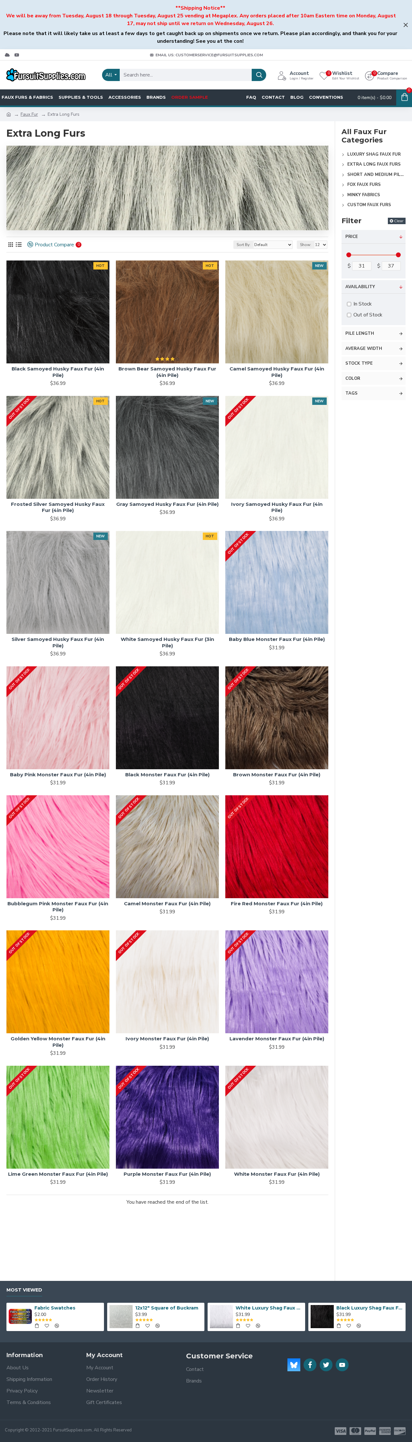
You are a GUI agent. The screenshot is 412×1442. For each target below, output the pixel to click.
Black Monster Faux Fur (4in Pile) (167, 774)
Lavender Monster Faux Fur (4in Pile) (276, 1039)
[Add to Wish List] (88, 895)
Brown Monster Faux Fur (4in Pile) (276, 774)
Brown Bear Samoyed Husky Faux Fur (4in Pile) (167, 372)
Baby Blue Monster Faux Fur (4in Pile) (277, 639)
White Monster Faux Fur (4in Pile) (277, 1174)
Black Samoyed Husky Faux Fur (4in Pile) (58, 372)
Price (351, 237)
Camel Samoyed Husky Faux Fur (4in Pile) (276, 372)
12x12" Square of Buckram (166, 1308)
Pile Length (359, 333)
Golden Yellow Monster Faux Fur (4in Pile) (58, 1042)
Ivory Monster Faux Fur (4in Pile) (167, 1039)
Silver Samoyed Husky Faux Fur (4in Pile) (58, 642)
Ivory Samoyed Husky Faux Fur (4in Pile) (277, 507)
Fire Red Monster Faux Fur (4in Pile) (277, 903)
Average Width (363, 348)
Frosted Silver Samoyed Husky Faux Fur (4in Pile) (58, 507)
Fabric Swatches (54, 1308)
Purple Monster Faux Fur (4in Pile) (167, 1174)
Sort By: (243, 244)
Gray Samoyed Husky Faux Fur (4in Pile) (167, 504)
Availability (360, 287)
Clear (399, 220)
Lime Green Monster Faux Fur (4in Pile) (58, 1174)
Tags (351, 393)
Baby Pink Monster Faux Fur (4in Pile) (58, 774)
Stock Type (359, 363)
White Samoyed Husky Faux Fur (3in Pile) (167, 642)
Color (352, 378)
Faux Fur (29, 114)
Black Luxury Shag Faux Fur (369, 1308)
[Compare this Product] (102, 895)
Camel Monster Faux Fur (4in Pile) (167, 903)
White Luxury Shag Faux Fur (269, 1308)
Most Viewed (24, 1290)
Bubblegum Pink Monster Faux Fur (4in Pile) (57, 906)
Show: (305, 244)
